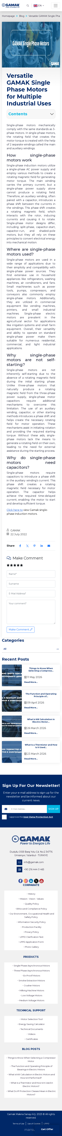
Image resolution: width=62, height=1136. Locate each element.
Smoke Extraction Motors (32, 980)
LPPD (46, 1123)
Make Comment (19, 629)
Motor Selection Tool (32, 1019)
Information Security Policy (32, 922)
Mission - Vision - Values (32, 898)
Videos (31, 1034)
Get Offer (47, 1129)
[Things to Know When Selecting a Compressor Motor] (12, 675)
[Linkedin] (31, 880)
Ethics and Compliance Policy (32, 908)
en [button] (40, 5)
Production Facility (31, 927)
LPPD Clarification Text (31, 937)
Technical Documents (32, 1029)
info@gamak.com (34, 862)
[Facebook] (20, 880)
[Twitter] (36, 880)
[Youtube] (41, 880)
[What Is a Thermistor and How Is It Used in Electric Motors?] (12, 752)
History (31, 894)
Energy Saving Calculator (32, 1024)
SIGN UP (53, 808)
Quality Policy (32, 903)
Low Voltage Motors (31, 995)
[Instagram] (26, 880)
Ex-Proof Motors (31, 975)
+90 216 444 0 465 (34, 869)
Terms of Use (18, 1123)
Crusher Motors (32, 985)
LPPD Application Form (32, 942)
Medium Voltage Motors (31, 1000)
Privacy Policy (32, 932)
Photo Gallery (32, 947)
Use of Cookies (34, 1123)
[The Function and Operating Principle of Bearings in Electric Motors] (12, 701)
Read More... (31, 682)
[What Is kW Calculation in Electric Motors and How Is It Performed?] (12, 726)
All (4, 648)
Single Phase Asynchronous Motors (32, 965)
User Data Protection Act (38, 817)
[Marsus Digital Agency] (31, 1130)
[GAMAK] (10, 5)
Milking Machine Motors (32, 990)
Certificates (32, 1039)
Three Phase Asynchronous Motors (32, 970)
